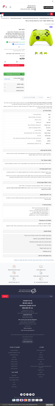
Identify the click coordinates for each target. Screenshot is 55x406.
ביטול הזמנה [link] (41, 364)
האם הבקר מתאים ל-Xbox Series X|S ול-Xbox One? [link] (37, 235)
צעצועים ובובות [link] (14, 368)
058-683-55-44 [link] (31, 7)
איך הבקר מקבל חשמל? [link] (45, 248)
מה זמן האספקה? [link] (47, 251)
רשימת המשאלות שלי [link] (14, 380)
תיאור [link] (48, 97)
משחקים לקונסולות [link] (14, 354)
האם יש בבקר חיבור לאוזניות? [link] (44, 245)
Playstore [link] (16, 260)
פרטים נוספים (5, 404)
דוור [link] (14, 382)
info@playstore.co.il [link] (27, 339)
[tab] (27, 235)
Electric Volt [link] (42, 260)
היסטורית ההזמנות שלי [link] (14, 377)
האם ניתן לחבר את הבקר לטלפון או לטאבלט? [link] (40, 242)
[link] (1, 16)
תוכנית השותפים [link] (41, 374)
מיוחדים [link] (41, 376)
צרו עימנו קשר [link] (41, 370)
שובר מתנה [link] (14, 386)
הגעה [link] (41, 352)
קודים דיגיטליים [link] (14, 361)
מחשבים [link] (14, 357)
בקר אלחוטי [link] (21, 260)
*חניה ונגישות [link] (28, 326)
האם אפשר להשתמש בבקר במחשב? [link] (42, 238)
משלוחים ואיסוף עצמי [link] (28, 97)
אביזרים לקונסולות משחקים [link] (14, 352)
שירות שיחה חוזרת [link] (27, 341)
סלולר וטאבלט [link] (14, 366)
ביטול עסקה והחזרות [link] (41, 350)
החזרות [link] (14, 384)
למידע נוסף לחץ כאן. (17, 50)
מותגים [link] (41, 372)
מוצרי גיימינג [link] (14, 359)
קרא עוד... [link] (22, 39)
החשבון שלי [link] (14, 375)
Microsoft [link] (48, 260)
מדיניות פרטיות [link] (41, 359)
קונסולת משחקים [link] (14, 350)
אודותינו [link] (41, 354)
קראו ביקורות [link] (7, 79)
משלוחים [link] (41, 357)
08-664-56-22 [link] (31, 6)
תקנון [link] (41, 361)
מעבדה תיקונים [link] (14, 364)
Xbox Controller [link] (29, 260)
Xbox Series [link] (36, 260)
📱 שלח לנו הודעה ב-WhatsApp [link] (14, 74)
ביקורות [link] (41, 97)
